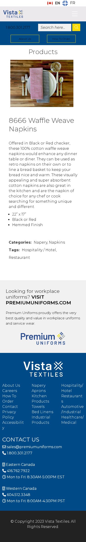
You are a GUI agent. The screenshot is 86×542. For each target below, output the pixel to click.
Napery (40, 242)
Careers (9, 391)
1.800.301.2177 (18, 27)
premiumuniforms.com (38, 303)
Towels (38, 406)
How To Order (61, 38)
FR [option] (72, 3)
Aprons (39, 391)
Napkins (57, 242)
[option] (69, 3)
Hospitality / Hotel (39, 250)
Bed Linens (42, 412)
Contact (10, 406)
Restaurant (19, 257)
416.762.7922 (18, 471)
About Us (25, 38)
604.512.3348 (18, 495)
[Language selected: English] (83, 538)
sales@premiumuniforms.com (34, 447)
